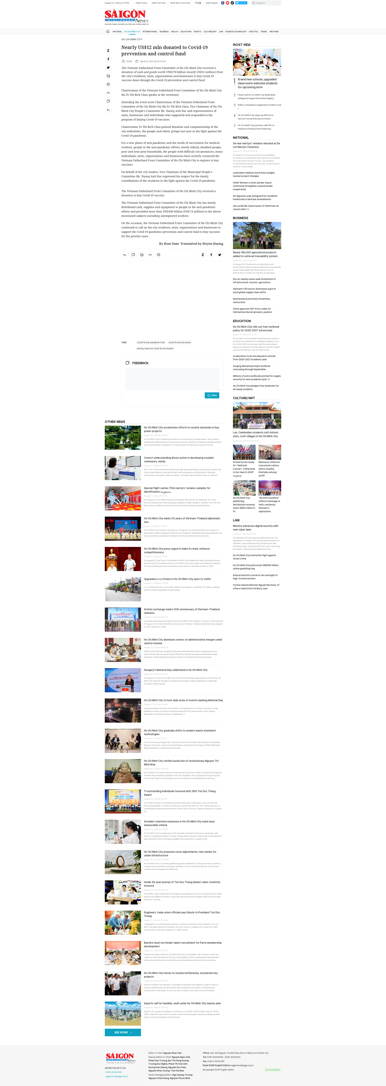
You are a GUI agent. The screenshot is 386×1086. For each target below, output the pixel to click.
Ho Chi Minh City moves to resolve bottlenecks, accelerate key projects (181, 974)
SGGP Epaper (212, 3)
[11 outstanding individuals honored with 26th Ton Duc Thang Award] (123, 801)
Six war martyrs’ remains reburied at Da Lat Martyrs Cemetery (256, 145)
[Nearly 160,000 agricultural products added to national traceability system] (257, 235)
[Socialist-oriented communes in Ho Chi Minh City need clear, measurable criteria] (123, 832)
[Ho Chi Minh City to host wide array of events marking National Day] (123, 710)
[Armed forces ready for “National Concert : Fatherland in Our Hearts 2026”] (244, 452)
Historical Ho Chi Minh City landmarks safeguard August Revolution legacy (256, 96)
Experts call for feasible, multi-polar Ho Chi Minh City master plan (182, 1003)
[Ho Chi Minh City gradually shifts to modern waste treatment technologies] (123, 741)
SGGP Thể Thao (159, 3)
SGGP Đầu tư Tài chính (180, 3)
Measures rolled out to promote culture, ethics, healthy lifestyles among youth (269, 469)
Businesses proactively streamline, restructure (251, 300)
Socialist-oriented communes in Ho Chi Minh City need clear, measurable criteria (179, 823)
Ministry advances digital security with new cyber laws (255, 527)
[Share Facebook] (108, 59)
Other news (115, 422)
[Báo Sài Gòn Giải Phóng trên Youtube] (227, 3)
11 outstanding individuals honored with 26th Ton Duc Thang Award (180, 793)
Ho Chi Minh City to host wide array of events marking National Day (183, 700)
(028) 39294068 (114, 1072)
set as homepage (273, 1070)
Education (186, 31)
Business (164, 31)
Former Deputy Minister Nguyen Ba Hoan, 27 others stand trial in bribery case (256, 587)
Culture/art (210, 31)
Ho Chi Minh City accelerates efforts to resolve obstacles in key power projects (181, 429)
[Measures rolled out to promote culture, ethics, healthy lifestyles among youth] (270, 452)
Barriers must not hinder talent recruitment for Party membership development (183, 944)
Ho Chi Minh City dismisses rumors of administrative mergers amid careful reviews (183, 641)
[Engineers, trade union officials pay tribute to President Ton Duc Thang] (123, 923)
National (117, 31)
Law (221, 31)
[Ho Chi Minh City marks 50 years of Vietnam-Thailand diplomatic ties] (123, 529)
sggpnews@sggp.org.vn (117, 1076)
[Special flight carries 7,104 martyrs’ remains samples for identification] (123, 498)
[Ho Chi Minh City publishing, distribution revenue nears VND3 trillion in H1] (244, 488)
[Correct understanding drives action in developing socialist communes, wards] (123, 468)
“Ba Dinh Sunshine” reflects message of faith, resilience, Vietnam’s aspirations (269, 504)
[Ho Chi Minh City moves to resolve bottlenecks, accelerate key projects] (123, 983)
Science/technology (236, 31)
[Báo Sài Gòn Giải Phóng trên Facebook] (223, 3)
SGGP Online (141, 3)
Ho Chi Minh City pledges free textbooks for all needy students (256, 387)
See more (121, 1032)
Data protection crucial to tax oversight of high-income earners (255, 577)
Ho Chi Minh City (132, 31)
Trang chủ (108, 31)
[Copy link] (108, 92)
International (150, 31)
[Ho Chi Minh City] (108, 109)
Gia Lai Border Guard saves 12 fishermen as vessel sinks (256, 207)
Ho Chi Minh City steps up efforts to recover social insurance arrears (256, 117)
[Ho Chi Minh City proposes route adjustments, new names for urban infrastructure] (123, 862)
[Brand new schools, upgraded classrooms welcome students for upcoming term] (257, 62)
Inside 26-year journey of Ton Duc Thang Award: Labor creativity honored (182, 883)
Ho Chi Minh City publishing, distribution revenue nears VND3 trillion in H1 (244, 504)
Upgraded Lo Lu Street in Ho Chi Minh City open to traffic (177, 579)
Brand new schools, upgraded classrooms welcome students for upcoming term (258, 83)
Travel (263, 31)
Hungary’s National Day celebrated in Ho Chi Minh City (175, 669)
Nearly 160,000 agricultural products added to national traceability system (255, 254)
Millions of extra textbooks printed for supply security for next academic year (257, 378)
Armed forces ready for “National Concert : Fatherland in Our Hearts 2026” (244, 469)
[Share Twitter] (108, 67)
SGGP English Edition (127, 17)
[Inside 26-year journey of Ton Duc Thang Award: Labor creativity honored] (123, 892)
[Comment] (108, 101)
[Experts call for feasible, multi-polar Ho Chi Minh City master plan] (123, 1014)
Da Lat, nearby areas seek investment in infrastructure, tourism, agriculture (254, 281)
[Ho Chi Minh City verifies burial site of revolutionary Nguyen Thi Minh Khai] (123, 771)
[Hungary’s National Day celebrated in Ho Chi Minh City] (123, 680)
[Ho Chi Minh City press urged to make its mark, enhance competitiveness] (123, 559)
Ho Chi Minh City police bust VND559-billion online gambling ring (256, 567)
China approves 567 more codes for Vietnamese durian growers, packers (252, 310)
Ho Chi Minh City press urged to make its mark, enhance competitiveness (177, 550)
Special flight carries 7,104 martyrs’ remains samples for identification (177, 489)
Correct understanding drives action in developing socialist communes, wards (179, 459)
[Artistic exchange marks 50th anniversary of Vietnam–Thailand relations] (123, 620)
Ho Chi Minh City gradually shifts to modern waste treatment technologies (180, 732)
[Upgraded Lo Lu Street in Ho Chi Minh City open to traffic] (123, 589)
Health (174, 31)
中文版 (198, 3)
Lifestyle (253, 31)
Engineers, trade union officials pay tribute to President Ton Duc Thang (182, 914)
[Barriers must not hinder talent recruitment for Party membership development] (123, 953)
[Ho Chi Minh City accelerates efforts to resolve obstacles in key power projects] (123, 438)
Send (214, 395)
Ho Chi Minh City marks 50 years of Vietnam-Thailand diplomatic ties (182, 520)
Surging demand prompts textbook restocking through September (251, 368)
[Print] (108, 84)
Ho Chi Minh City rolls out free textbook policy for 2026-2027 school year (256, 328)
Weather (274, 31)
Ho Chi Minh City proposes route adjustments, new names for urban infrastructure (180, 853)
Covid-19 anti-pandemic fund (151, 342)
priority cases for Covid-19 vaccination (155, 348)
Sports (197, 31)
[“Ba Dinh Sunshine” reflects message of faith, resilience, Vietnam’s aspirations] (270, 488)
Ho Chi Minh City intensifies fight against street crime (254, 557)
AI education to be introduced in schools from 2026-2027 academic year (254, 358)
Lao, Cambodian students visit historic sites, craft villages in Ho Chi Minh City (255, 434)
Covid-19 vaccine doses (179, 342)
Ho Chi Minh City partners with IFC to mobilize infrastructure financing (256, 127)
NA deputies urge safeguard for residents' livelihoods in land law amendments (255, 198)
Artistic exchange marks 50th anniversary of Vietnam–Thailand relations (182, 611)
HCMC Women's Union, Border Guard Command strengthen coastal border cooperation (253, 186)
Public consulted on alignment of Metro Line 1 (259, 106)
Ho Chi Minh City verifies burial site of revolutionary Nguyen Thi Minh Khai (181, 762)
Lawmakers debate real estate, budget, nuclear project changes (254, 174)
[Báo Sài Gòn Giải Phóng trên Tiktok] (232, 3)
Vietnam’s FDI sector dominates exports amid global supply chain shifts (254, 290)
